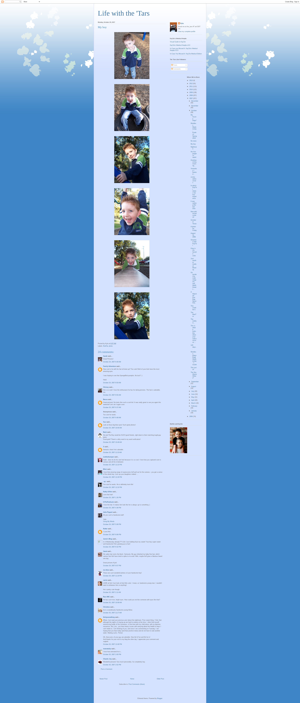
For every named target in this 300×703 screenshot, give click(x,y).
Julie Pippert (107, 512)
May (193, 397)
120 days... (194, 347)
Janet (105, 551)
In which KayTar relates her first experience (194, 192)
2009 (191, 92)
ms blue (106, 570)
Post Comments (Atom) (137, 684)
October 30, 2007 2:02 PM (112, 665)
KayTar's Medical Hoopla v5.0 (180, 45)
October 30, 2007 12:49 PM (112, 644)
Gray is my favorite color (194, 252)
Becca (105, 399)
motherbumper (108, 457)
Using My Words (108, 521)
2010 (191, 89)
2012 (191, 83)
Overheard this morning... (194, 163)
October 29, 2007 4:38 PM (112, 508)
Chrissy (106, 387)
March (193, 403)
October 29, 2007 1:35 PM (112, 497)
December (194, 101)
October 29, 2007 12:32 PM (112, 487)
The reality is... (194, 321)
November (194, 106)
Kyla (182, 23)
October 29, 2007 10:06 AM (112, 428)
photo (111, 346)
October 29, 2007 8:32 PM (112, 547)
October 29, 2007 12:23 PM (112, 465)
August (193, 386)
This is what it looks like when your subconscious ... (194, 334)
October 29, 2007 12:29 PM (112, 477)
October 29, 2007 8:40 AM (112, 362)
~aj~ (104, 481)
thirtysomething (109, 617)
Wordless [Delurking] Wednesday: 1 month (194, 358)
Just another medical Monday (194, 264)
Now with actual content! (194, 214)
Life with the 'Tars (124, 13)
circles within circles (193, 179)
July (193, 391)
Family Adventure (109, 366)
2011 (191, 86)
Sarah (105, 356)
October (194, 110)
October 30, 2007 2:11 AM (112, 592)
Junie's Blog (107, 539)
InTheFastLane (108, 502)
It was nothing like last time (194, 204)
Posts (175, 65)
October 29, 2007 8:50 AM (112, 383)
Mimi (105, 469)
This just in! (194, 368)
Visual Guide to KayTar (178, 42)
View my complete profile (186, 31)
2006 (191, 416)
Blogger (159, 698)
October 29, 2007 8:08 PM (112, 534)
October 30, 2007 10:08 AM (112, 602)
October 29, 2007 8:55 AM (112, 395)
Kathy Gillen (107, 492)
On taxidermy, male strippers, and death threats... (194, 281)
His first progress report (194, 154)
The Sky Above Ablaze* (194, 375)
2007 (191, 98)
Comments (177, 69)
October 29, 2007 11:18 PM (112, 576)
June (193, 394)
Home (132, 679)
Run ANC (106, 597)
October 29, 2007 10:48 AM (112, 442)
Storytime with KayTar (194, 242)
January (194, 411)
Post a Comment (106, 669)
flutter (105, 529)
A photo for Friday (194, 228)
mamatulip (107, 649)
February (194, 406)
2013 (191, 80)
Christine (106, 607)
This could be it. (193, 307)
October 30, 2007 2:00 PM (112, 654)
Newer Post (103, 679)
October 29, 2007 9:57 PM (112, 565)
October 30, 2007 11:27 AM (112, 613)
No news (194, 141)
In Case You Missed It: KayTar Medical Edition (186, 54)
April (193, 400)
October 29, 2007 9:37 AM (112, 407)
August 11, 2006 (193, 235)
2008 (191, 95)
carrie (105, 580)
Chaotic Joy (107, 659)
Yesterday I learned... (194, 171)
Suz (104, 422)
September (195, 381)
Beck (105, 432)
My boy (193, 144)
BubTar (105, 346)
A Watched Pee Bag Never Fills (194, 297)
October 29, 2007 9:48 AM (112, 417)
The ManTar (193, 314)
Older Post (160, 679)
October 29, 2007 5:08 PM (112, 524)
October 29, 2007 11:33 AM (112, 452)
